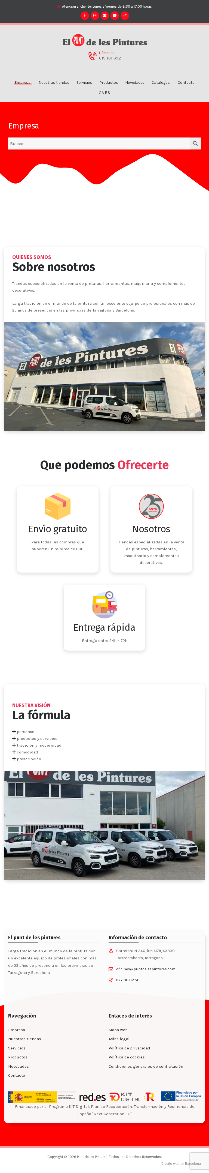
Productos (17, 1057)
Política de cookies (127, 1057)
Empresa (16, 1029)
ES (107, 92)
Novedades (18, 1066)
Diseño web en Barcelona (181, 1164)
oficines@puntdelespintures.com (145, 969)
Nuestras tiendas (24, 1038)
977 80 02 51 (127, 980)
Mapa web (118, 1029)
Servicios (17, 1048)
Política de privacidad (129, 1048)
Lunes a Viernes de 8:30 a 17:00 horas (122, 6)
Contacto (16, 1075)
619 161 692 (110, 58)
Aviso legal (119, 1038)
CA (101, 92)
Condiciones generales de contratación (146, 1066)
